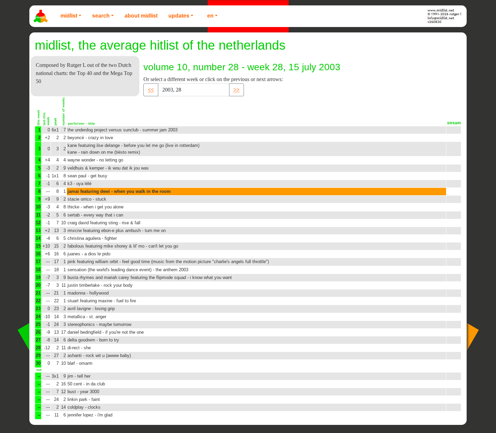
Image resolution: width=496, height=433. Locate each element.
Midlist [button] (68, 16)
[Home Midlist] (41, 16)
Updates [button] (178, 16)
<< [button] (151, 90)
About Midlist (141, 16)
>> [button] (236, 90)
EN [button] (210, 16)
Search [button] (101, 16)
